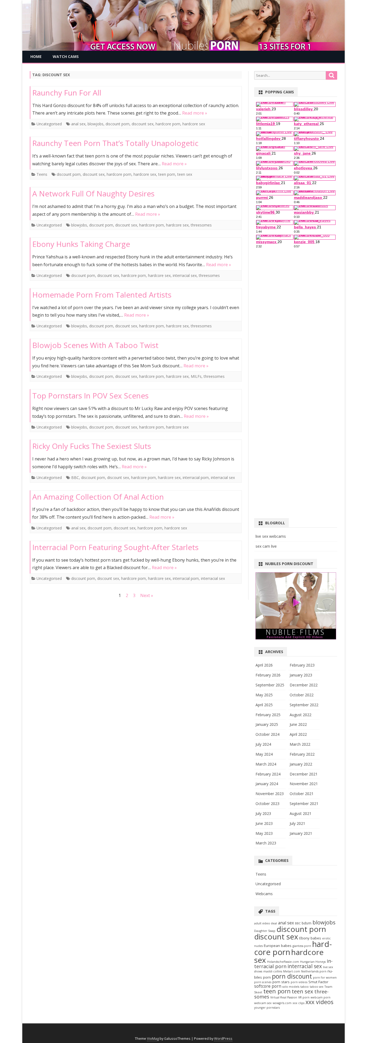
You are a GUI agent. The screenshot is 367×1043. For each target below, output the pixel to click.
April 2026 (264, 665)
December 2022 (304, 684)
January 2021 (301, 833)
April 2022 (298, 734)
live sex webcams (271, 536)
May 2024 (264, 754)
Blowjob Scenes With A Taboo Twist (95, 345)
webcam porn (320, 997)
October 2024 (267, 734)
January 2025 (267, 724)
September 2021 (304, 803)
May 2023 (264, 833)
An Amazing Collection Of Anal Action (98, 497)
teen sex (184, 174)
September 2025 (270, 684)
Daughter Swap (264, 931)
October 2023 (267, 803)
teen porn (166, 174)
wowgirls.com (282, 1003)
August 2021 (300, 813)
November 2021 (304, 783)
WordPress (223, 1038)
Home (36, 56)
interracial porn (196, 477)
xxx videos (319, 1002)
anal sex (78, 123)
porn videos (299, 982)
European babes (278, 945)
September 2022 (304, 704)
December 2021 (304, 774)
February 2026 (268, 675)
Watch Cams (66, 56)
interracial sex (185, 275)
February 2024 (268, 774)
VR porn (304, 997)
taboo (304, 987)
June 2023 (264, 823)
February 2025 (268, 714)
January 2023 (301, 675)
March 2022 (300, 744)
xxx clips (298, 1003)
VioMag (153, 1038)
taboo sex (316, 987)
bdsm (306, 923)
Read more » (194, 113)
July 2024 (263, 744)
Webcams (264, 893)
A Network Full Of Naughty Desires (93, 193)
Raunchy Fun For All (66, 92)
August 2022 (300, 714)
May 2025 (264, 694)
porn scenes (262, 982)
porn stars (281, 981)
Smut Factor (318, 981)
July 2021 (297, 823)
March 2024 (266, 764)
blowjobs (95, 123)
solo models (290, 987)
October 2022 (302, 694)
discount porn (117, 123)
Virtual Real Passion (283, 997)
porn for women (325, 977)
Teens (42, 174)
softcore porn (267, 986)
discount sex (142, 123)
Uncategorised (49, 123)
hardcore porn (168, 123)
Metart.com (291, 971)
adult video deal (265, 923)
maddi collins (272, 971)
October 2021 (302, 793)
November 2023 (270, 793)
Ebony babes (310, 938)
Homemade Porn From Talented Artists (101, 295)
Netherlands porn (313, 971)
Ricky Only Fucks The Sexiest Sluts (91, 446)
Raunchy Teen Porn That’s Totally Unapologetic (115, 143)
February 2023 (302, 665)
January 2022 (301, 764)
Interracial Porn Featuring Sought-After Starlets (115, 547)
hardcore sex (193, 123)
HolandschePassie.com (283, 962)
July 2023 (263, 813)
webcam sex (263, 1003)
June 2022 (298, 724)
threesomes (201, 225)
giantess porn (302, 946)
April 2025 (264, 704)
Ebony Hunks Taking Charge (81, 244)
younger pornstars (267, 1007)
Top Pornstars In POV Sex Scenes (90, 395)
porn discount (292, 976)
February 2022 (302, 754)
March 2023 (266, 843)
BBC (75, 477)
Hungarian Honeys (313, 962)
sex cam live (266, 546)
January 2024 (267, 783)
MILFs (196, 376)
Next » (146, 595)
